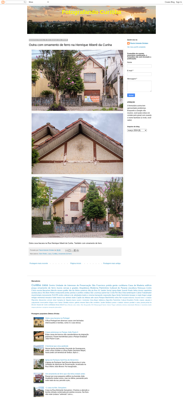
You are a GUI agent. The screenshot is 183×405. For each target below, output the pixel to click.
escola (39, 290)
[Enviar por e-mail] (66, 250)
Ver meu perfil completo (136, 47)
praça (34, 288)
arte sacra (95, 298)
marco (59, 298)
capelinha (148, 290)
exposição (107, 295)
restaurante (59, 293)
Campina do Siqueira (64, 300)
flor (120, 298)
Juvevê (124, 290)
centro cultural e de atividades (70, 295)
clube (73, 298)
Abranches (42, 300)
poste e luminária (83, 300)
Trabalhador (147, 293)
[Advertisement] (118, 333)
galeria (77, 302)
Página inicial (75, 263)
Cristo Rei (114, 293)
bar (108, 293)
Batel (119, 290)
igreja (114, 290)
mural (33, 295)
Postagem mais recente (39, 263)
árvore (140, 290)
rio (151, 302)
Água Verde (116, 295)
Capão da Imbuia (83, 298)
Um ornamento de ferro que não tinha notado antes (65, 374)
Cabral (139, 293)
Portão (136, 300)
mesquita (52, 307)
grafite (65, 290)
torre (56, 302)
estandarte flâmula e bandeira (137, 305)
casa (49, 254)
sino (74, 305)
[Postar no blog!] (69, 250)
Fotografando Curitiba (91, 12)
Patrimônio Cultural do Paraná (113, 288)
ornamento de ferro (65, 254)
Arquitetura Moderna (88, 288)
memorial (41, 298)
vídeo (78, 305)
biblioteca (102, 300)
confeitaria (51, 305)
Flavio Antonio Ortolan (139, 43)
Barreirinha (109, 298)
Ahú (44, 293)
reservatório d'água (47, 302)
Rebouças (142, 288)
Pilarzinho (34, 300)
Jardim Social (106, 290)
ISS (92, 305)
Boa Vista (122, 293)
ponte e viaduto (117, 302)
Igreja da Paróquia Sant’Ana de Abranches (61, 360)
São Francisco (98, 285)
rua (63, 298)
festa (57, 305)
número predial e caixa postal (134, 302)
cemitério (96, 302)
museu (60, 290)
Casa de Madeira (136, 285)
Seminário (125, 295)
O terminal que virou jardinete (56, 346)
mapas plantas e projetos (39, 307)
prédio (109, 285)
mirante (82, 302)
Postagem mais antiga (112, 263)
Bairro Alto (89, 302)
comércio (83, 290)
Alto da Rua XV (94, 290)
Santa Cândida (63, 302)
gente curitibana (120, 285)
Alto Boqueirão (86, 305)
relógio (34, 298)
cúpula (141, 300)
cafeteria (119, 305)
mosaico (48, 298)
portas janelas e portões (74, 293)
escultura (132, 288)
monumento (46, 295)
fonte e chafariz (146, 297)
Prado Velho (133, 290)
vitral (54, 300)
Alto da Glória (74, 290)
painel (104, 293)
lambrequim (131, 293)
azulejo (34, 293)
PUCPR (55, 295)
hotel (54, 298)
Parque (102, 298)
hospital (125, 297)
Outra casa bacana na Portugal (57, 318)
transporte (99, 295)
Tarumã (137, 297)
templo (39, 295)
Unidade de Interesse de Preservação (73, 285)
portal (147, 302)
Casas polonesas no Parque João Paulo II (61, 332)
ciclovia (124, 305)
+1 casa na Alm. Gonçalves (55, 388)
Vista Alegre (94, 300)
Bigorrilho (109, 300)
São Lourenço (95, 293)
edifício (148, 285)
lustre (150, 305)
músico (71, 302)
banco (74, 300)
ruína (117, 298)
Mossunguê (98, 305)
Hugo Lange (147, 295)
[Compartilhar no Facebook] (74, 250)
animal (68, 298)
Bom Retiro (43, 254)
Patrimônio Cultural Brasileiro (123, 300)
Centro (52, 285)
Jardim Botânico (106, 302)
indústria (131, 297)
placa (40, 293)
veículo (49, 300)
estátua (87, 293)
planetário (58, 307)
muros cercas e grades (67, 288)
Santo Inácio (106, 305)
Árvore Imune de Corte (39, 305)
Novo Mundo (68, 305)
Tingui (113, 305)
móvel (62, 305)
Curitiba (54, 254)
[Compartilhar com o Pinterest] (77, 250)
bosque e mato (135, 295)
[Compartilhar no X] (72, 250)
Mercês (54, 290)
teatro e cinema (88, 295)
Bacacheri (46, 290)
